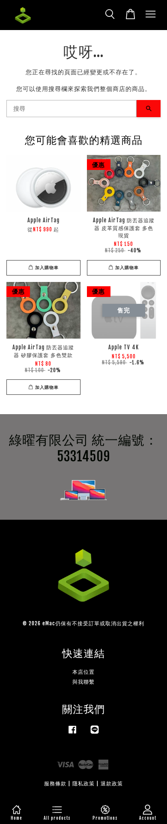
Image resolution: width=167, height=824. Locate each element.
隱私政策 (83, 783)
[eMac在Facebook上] (72, 733)
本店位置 (83, 672)
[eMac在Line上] (95, 733)
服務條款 (55, 783)
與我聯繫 (83, 682)
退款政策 (112, 783)
